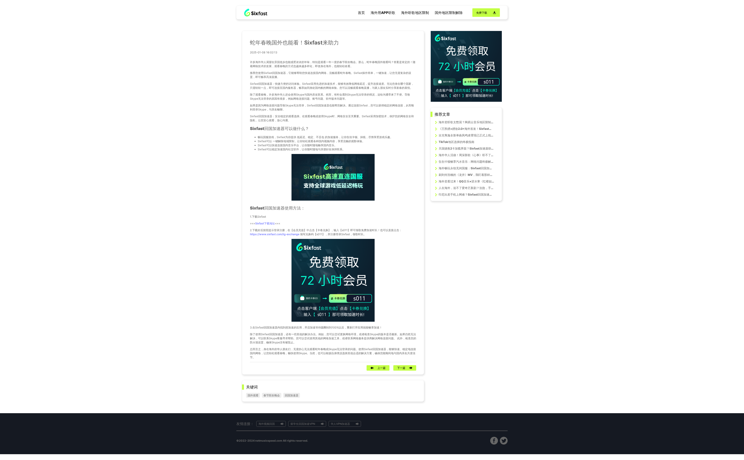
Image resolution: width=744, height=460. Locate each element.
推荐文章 (442, 114)
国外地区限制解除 (449, 13)
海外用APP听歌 (383, 13)
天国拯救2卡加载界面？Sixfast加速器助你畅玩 (466, 148)
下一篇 (401, 367)
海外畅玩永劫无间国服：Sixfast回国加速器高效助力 (466, 168)
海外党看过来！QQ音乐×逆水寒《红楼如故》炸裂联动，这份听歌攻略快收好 (466, 181)
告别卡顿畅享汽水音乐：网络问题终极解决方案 (466, 161)
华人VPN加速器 (340, 423)
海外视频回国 (266, 423)
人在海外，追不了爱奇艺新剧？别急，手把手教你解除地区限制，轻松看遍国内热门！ (466, 188)
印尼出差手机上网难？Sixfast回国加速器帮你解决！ (466, 194)
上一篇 (381, 367)
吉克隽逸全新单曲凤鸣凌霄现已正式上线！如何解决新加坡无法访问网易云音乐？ (466, 135)
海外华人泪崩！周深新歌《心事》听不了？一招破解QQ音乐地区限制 (466, 155)
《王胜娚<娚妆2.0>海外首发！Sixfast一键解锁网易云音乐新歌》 (466, 129)
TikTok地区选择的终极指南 (456, 142)
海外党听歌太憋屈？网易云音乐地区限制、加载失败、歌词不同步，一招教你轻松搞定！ (466, 122)
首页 (361, 13)
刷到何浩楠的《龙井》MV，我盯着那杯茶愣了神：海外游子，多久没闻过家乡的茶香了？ (466, 175)
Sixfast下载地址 (265, 223)
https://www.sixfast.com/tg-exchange (274, 234)
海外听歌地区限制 (415, 13)
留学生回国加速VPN (302, 423)
